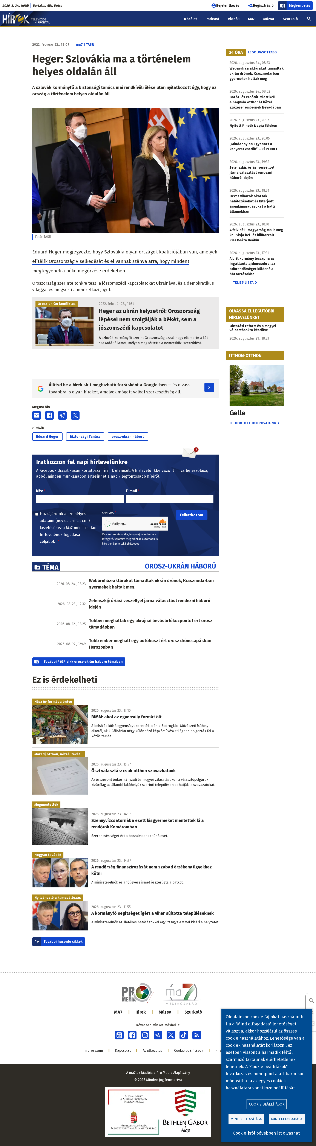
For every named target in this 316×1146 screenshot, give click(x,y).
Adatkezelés (152, 1050)
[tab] (236, 52)
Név (39, 491)
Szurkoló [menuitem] (290, 19)
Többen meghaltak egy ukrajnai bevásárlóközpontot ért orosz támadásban (150, 624)
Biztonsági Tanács (85, 437)
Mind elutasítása (246, 1119)
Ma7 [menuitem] (251, 19)
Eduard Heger (47, 437)
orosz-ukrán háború (128, 437)
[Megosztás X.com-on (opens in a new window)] (75, 415)
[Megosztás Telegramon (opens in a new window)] (62, 415)
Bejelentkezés (227, 5)
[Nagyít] (311, 1001)
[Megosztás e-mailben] (36, 415)
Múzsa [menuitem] (268, 19)
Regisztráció (263, 5)
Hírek (140, 1012)
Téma (50, 567)
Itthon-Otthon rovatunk (253, 423)
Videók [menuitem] (233, 19)
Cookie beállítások (188, 1050)
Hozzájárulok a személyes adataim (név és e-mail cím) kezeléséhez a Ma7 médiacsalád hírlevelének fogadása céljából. (68, 527)
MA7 (118, 1012)
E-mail (131, 491)
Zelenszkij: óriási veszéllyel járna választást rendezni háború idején (149, 604)
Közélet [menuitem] (190, 19)
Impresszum (93, 1050)
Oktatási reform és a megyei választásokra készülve (253, 328)
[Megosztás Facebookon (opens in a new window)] (49, 415)
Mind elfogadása (286, 1119)
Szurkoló (193, 1012)
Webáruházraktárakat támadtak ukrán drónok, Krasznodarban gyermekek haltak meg (151, 584)
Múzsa (165, 1012)
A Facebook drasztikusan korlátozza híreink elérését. (83, 470)
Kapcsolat (123, 1050)
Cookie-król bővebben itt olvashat (266, 1133)
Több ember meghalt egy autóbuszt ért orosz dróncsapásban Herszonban (150, 644)
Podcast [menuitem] (212, 19)
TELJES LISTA (243, 282)
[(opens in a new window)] (119, 1035)
